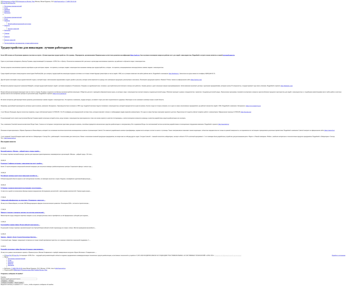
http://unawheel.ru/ (223, 124)
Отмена (11, 280)
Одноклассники (26, 270)
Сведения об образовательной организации (228, 255)
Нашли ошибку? (19, 282)
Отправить (4, 280)
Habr (32, 270)
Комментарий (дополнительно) (10, 279)
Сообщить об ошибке (7, 282)
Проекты (7, 9)
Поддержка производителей (13, 6)
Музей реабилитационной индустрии (19, 24)
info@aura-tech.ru (59, 1)
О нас (6, 8)
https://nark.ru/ (135, 55)
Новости (7, 11)
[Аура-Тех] (4, 3)
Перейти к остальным (338, 255)
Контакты (7, 12)
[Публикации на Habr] (8, 1)
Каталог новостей (13, 28)
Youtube (36, 270)
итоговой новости (228, 55)
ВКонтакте (17, 270)
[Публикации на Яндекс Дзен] (25, 1)
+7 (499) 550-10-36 (70, 1)
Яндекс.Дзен (43, 270)
